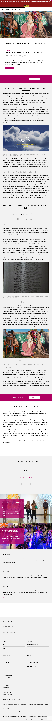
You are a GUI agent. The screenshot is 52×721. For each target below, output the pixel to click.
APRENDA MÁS (26, 5)
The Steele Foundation (8, 712)
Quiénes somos (6, 652)
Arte (4, 644)
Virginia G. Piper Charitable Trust (42, 711)
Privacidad (12, 632)
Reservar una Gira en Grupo (19, 79)
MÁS (3, 515)
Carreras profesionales (32, 644)
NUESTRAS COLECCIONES (11, 502)
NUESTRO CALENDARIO (10, 531)
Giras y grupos (6, 659)
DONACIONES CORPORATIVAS (32, 662)
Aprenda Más (9, 68)
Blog (28, 648)
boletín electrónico (31, 666)
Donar (28, 659)
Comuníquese (30, 641)
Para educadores (6, 655)
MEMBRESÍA (29, 655)
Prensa (28, 652)
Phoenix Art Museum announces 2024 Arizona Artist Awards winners (26, 488)
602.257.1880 (5, 679)
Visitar (4, 641)
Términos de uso (6, 632)
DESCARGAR (26, 483)
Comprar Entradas (35, 79)
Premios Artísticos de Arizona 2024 (15, 43)
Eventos (4, 648)
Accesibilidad (6, 662)
